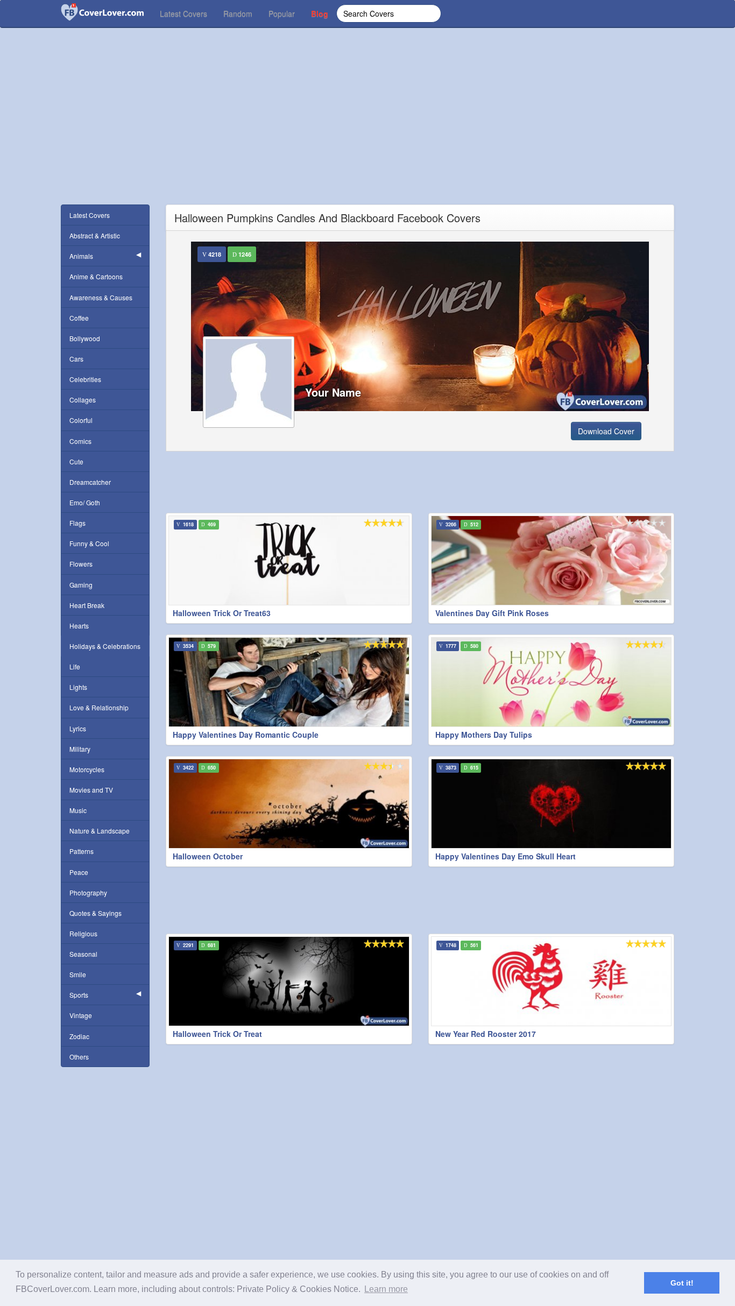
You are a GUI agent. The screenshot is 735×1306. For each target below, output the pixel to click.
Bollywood (84, 338)
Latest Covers (183, 13)
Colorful (81, 420)
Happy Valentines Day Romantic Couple (246, 734)
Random (237, 13)
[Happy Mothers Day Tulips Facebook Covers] (551, 682)
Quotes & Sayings (95, 912)
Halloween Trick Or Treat (217, 1033)
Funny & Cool (89, 543)
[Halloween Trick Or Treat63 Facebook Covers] (288, 560)
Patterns (81, 851)
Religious (83, 933)
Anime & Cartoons (96, 276)
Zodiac (79, 1036)
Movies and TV (91, 789)
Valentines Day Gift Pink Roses (492, 613)
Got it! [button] (682, 1283)
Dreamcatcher (90, 481)
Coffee (79, 317)
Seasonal (83, 953)
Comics (80, 441)
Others (79, 1056)
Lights (78, 686)
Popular (281, 13)
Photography (88, 892)
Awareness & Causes (100, 297)
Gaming (81, 584)
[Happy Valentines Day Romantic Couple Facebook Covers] (288, 682)
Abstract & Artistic (94, 235)
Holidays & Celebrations (104, 646)
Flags (77, 522)
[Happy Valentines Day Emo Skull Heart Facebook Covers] (551, 804)
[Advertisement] (367, 129)
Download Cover (606, 431)
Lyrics (77, 728)
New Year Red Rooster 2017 (485, 1033)
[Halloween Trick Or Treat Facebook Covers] (288, 981)
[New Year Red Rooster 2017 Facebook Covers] (551, 981)
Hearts (79, 625)
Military (79, 748)
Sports (78, 994)
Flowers (81, 563)
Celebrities (85, 379)
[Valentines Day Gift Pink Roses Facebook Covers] (551, 560)
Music (78, 810)
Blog (319, 13)
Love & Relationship (99, 707)
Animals (81, 255)
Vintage (80, 1015)
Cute (76, 461)
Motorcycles (86, 769)
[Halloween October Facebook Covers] (288, 804)
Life (74, 666)
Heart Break (86, 605)
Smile (77, 974)
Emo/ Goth (84, 502)
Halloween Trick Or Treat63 (222, 613)
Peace (78, 872)
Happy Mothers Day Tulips (483, 734)
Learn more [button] (386, 1289)
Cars (76, 358)
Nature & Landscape (99, 830)
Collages (82, 399)
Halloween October (208, 856)
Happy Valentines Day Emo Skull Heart (505, 856)
